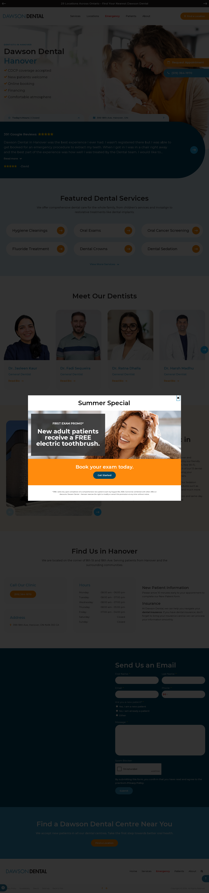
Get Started (104, 475)
